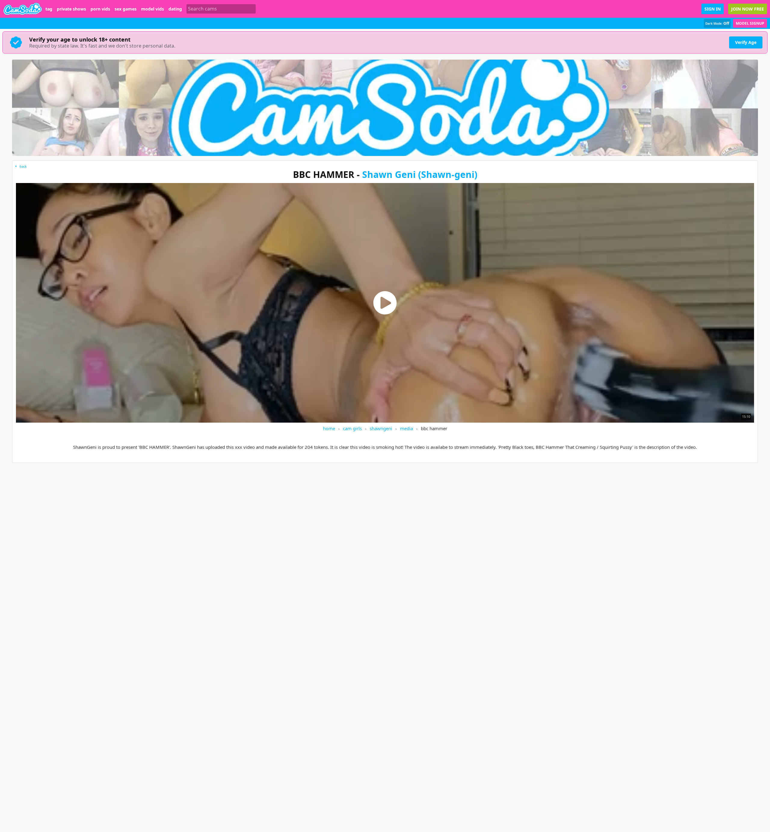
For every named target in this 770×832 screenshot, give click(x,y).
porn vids (100, 9)
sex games (126, 9)
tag (48, 9)
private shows (71, 9)
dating (175, 9)
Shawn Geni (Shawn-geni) (419, 174)
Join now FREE (747, 9)
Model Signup (750, 23)
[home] (22, 9)
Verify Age (745, 42)
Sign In (712, 9)
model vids (152, 9)
